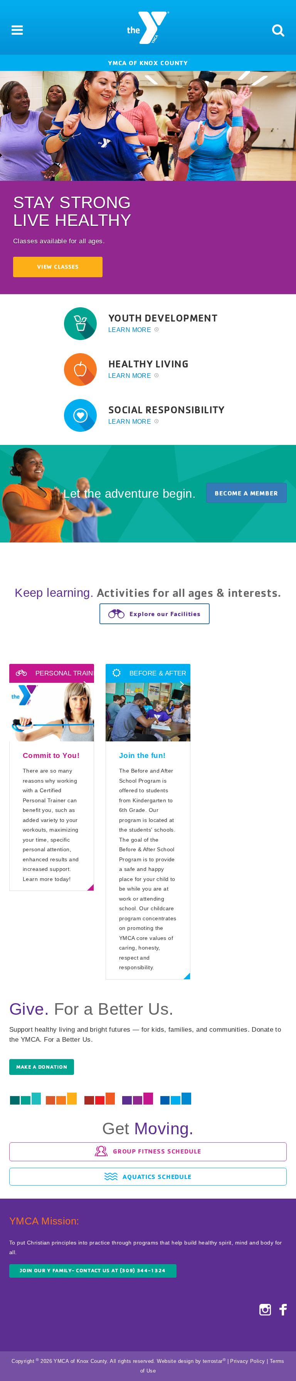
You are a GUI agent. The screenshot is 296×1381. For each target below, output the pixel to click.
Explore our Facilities (164, 614)
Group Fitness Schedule (156, 1151)
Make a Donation (41, 1066)
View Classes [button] (57, 266)
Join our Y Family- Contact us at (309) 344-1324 (93, 1270)
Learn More (130, 329)
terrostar (213, 1361)
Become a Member (246, 492)
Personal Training (69, 673)
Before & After (156, 673)
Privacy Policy (247, 1361)
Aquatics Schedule (156, 1176)
